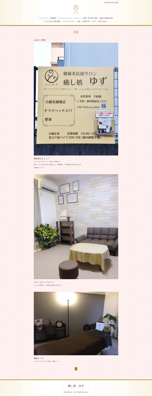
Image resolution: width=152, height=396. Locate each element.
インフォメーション (65, 18)
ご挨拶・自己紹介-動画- (90, 18)
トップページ (43, 18)
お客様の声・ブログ (89, 21)
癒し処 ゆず (76, 386)
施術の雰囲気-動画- (106, 18)
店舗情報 (53, 18)
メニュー (77, 18)
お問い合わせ (102, 21)
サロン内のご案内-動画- (53, 21)
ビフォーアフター (69, 21)
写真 (78, 21)
